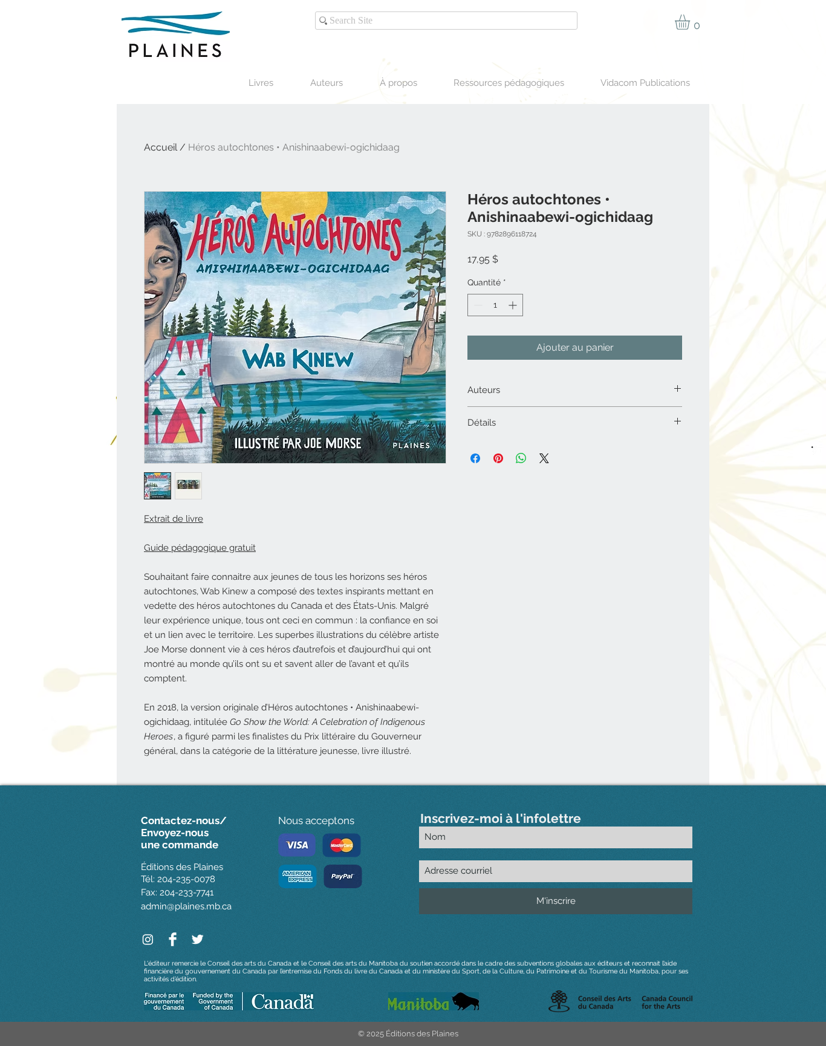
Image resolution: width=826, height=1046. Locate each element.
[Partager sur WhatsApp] (521, 458)
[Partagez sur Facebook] (475, 458)
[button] (691, 22)
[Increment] (513, 305)
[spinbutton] (495, 305)
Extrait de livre (173, 518)
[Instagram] (148, 939)
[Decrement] (476, 305)
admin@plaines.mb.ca (186, 906)
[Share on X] (544, 458)
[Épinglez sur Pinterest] (498, 458)
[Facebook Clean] (173, 939)
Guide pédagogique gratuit (200, 547)
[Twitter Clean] (197, 939)
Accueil (160, 147)
